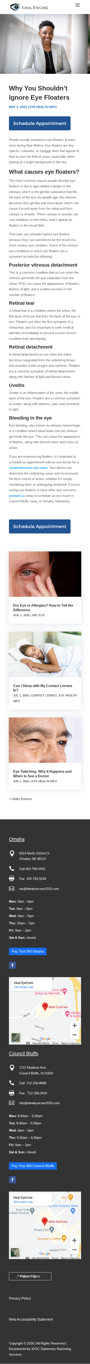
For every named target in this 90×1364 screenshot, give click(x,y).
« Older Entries (20, 799)
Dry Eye (38, 615)
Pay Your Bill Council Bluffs (33, 1166)
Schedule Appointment (39, 123)
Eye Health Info (43, 107)
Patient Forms (30, 1276)
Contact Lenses (44, 695)
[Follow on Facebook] (12, 965)
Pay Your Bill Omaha (28, 951)
